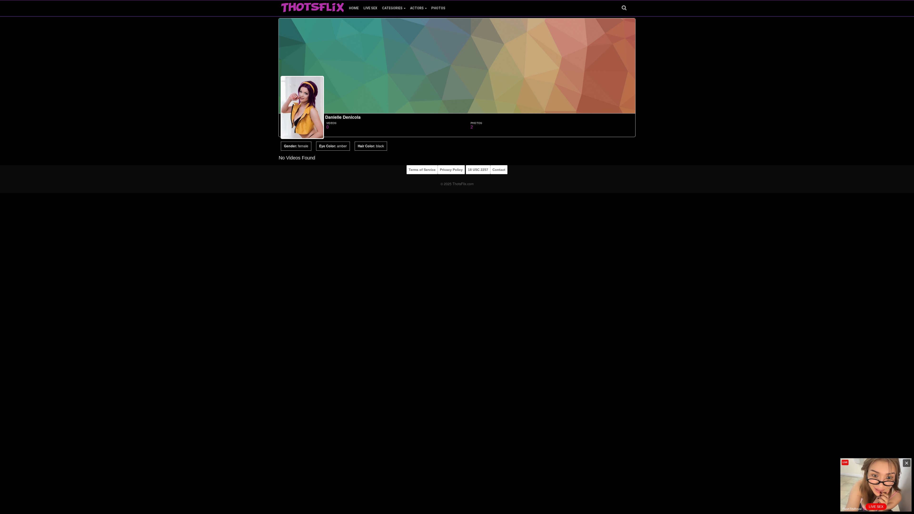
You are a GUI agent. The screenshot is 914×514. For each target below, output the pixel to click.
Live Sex (370, 8)
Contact (498, 170)
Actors (417, 8)
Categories (392, 8)
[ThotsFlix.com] (312, 6)
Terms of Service (422, 170)
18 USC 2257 (478, 170)
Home (354, 8)
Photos (438, 8)
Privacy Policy (451, 170)
